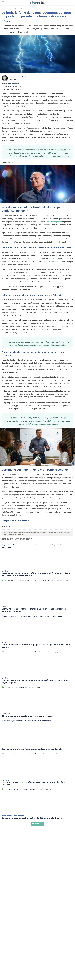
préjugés (20, 134)
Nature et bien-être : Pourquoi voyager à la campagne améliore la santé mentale (36, 645)
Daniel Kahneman (53, 262)
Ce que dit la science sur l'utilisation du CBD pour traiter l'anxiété (33, 818)
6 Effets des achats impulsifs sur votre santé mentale (27, 716)
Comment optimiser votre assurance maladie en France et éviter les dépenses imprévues (34, 610)
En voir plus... (37, 824)
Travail (4, 747)
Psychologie (6, 714)
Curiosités (5, 780)
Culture (4, 8)
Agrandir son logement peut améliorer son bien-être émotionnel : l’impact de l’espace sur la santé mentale (37, 574)
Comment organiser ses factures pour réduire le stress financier (32, 749)
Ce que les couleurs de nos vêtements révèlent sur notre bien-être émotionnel (33, 783)
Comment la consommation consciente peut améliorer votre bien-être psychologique (35, 681)
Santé (4, 607)
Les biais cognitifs (54, 222)
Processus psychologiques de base (14, 816)
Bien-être (5, 571)
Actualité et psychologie (15, 8)
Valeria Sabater (14, 79)
